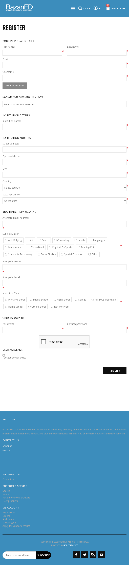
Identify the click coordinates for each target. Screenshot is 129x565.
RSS (93, 554)
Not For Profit (61, 307)
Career (45, 240)
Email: (6, 59)
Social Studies (48, 254)
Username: (8, 72)
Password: (8, 324)
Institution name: (12, 121)
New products (10, 500)
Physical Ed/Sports (62, 247)
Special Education (73, 254)
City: (5, 169)
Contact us (8, 479)
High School (63, 300)
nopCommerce (70, 545)
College (82, 300)
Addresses (8, 519)
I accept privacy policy (14, 357)
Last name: (73, 47)
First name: (9, 47)
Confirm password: (77, 324)
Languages (99, 240)
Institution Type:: (11, 293)
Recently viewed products (16, 497)
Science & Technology (20, 254)
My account (9, 512)
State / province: (11, 194)
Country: (7, 181)
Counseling (63, 240)
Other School (38, 307)
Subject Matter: (11, 234)
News (6, 494)
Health (81, 240)
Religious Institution (105, 300)
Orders (6, 515)
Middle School (40, 300)
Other (95, 254)
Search (6, 490)
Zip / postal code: (12, 156)
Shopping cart (10, 522)
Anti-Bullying (15, 240)
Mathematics (15, 247)
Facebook (76, 554)
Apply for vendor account (16, 525)
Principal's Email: (11, 277)
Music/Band (37, 247)
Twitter (84, 554)
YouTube (101, 554)
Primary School (16, 300)
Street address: (11, 143)
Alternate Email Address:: (16, 218)
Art (31, 240)
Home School (15, 307)
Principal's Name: (12, 261)
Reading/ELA (87, 247)
